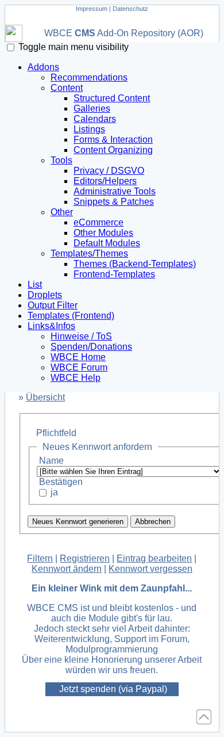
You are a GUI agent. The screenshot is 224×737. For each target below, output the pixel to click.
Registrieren (85, 558)
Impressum (91, 8)
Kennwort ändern (67, 569)
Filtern (40, 558)
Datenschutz (130, 8)
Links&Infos (51, 326)
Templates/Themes (89, 253)
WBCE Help (76, 378)
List (35, 284)
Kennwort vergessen (150, 569)
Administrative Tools (115, 191)
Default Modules (107, 243)
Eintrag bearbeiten (154, 558)
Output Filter (53, 305)
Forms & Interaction (113, 139)
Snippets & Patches (114, 202)
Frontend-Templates (114, 274)
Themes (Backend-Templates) (135, 264)
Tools (61, 160)
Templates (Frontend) (71, 315)
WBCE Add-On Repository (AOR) (123, 33)
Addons (43, 67)
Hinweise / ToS (81, 336)
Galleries (92, 108)
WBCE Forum (79, 367)
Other (62, 212)
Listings (89, 129)
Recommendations (89, 77)
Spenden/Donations (91, 347)
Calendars (95, 119)
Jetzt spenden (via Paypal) (113, 689)
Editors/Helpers (105, 181)
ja (54, 492)
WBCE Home (78, 357)
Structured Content (112, 98)
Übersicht (45, 397)
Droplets (45, 295)
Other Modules (103, 233)
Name (51, 460)
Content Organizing (113, 150)
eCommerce (98, 222)
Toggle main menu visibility (73, 47)
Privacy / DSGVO (109, 170)
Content (67, 88)
